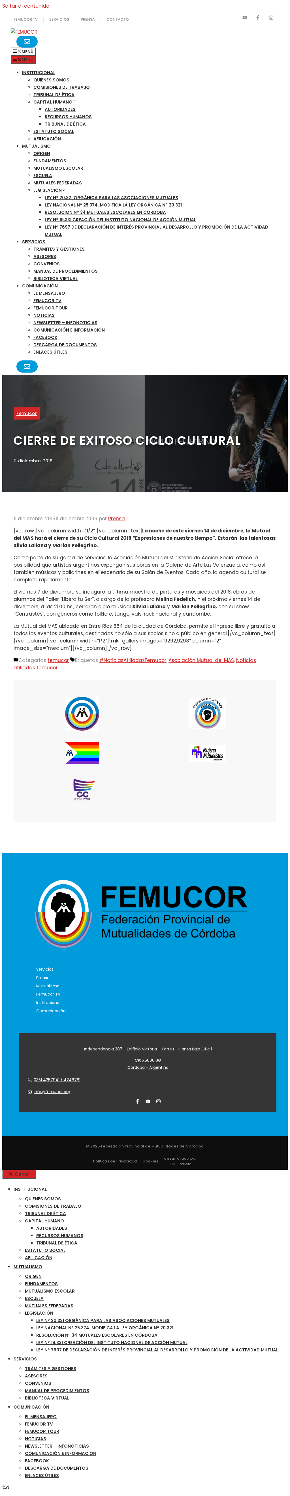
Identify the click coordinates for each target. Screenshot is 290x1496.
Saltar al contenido (25, 6)
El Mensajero (49, 293)
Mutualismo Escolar (58, 168)
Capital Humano (52, 102)
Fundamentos (49, 161)
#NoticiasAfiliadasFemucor (132, 660)
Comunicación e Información (69, 330)
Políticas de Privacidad (115, 1161)
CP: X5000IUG (148, 1060)
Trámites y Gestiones (59, 249)
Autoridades (60, 109)
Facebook (45, 337)
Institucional (38, 73)
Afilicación (47, 139)
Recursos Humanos (68, 117)
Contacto (117, 19)
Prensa (43, 978)
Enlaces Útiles (50, 352)
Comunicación (40, 286)
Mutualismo (36, 146)
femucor (26, 413)
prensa (88, 19)
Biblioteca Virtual (55, 278)
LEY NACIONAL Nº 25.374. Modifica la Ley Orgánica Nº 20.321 (113, 205)
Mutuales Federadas (57, 183)
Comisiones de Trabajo (61, 87)
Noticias (44, 315)
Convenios (46, 264)
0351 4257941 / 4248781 (57, 1080)
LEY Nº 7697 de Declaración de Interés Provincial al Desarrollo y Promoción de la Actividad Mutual (157, 1350)
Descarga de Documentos (65, 345)
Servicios (59, 19)
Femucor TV (47, 301)
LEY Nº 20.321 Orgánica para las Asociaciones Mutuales (111, 198)
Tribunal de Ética (53, 95)
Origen (41, 153)
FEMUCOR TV (26, 19)
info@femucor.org (52, 1092)
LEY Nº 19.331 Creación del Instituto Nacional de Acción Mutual (120, 220)
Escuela (42, 176)
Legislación (47, 190)
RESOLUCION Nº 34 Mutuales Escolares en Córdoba (105, 212)
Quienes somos (51, 80)
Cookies (150, 1161)
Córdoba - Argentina (148, 1067)
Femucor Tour (50, 308)
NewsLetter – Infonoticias (65, 323)
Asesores (44, 256)
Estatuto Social (53, 131)
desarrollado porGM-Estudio (180, 1161)
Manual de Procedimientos (65, 271)
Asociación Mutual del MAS (201, 660)
